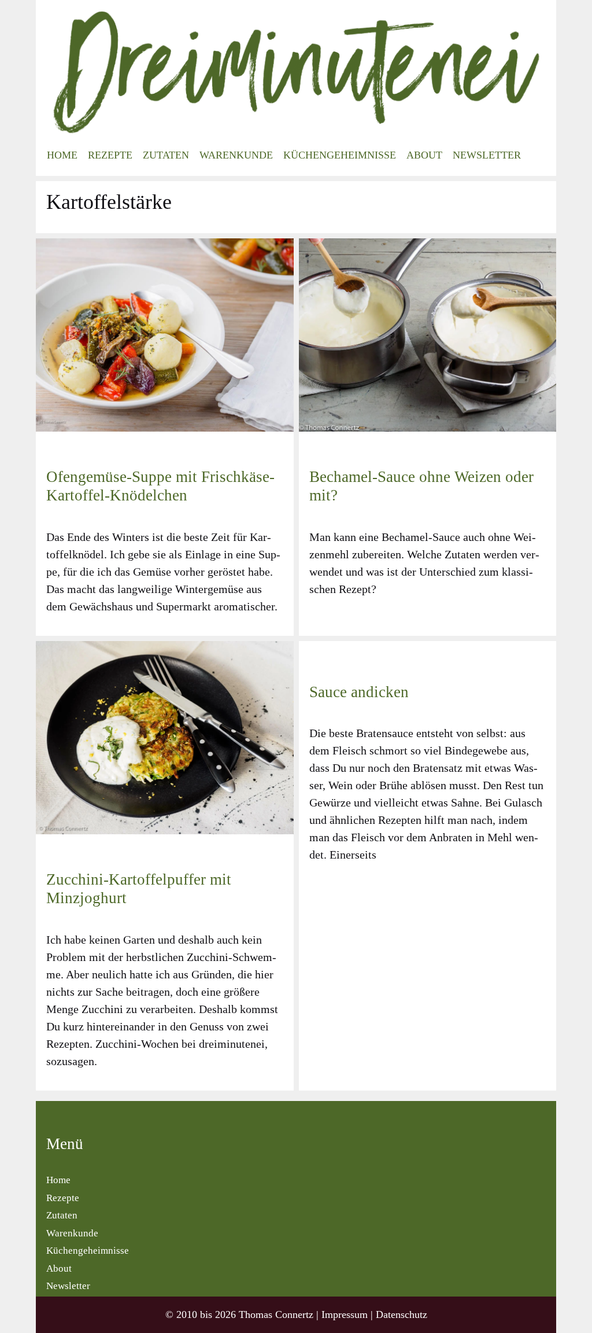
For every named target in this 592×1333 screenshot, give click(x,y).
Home (62, 155)
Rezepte (110, 155)
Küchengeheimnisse (339, 155)
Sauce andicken (359, 692)
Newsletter (487, 155)
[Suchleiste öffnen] (538, 155)
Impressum (344, 1314)
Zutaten (166, 155)
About (424, 155)
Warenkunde (236, 155)
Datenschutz (401, 1314)
